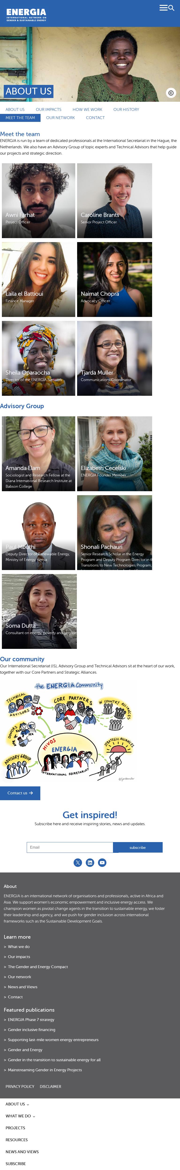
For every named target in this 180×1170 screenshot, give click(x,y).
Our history (126, 109)
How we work (87, 109)
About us (15, 109)
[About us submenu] (28, 1104)
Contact (95, 118)
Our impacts (48, 109)
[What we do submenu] (34, 1116)
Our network (60, 118)
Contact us (17, 793)
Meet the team (20, 118)
